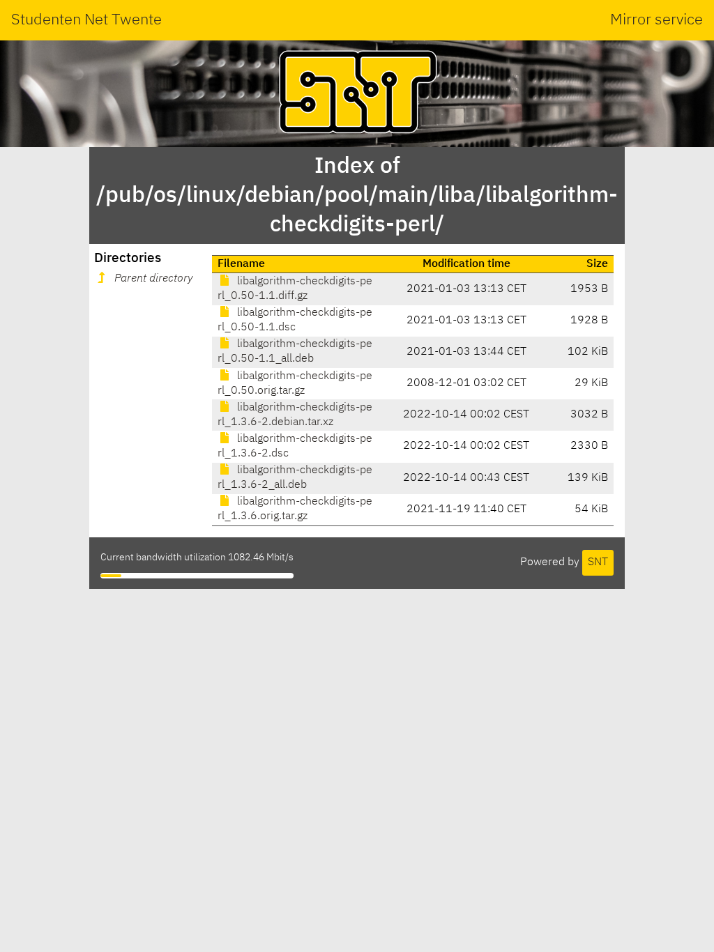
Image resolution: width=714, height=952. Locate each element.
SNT (598, 562)
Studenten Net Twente (86, 20)
